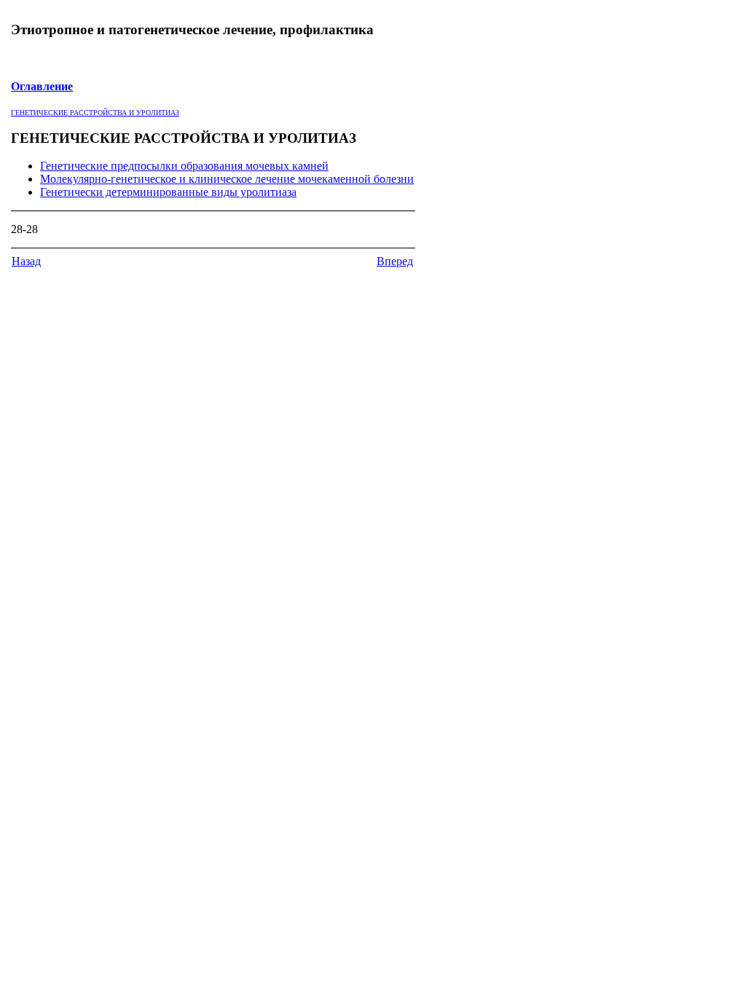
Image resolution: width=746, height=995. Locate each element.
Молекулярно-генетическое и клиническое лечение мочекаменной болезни (227, 179)
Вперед (395, 261)
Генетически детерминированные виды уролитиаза (168, 192)
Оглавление (42, 86)
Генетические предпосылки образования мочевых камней (184, 166)
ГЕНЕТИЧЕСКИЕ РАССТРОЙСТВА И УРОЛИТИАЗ (95, 113)
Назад (26, 261)
